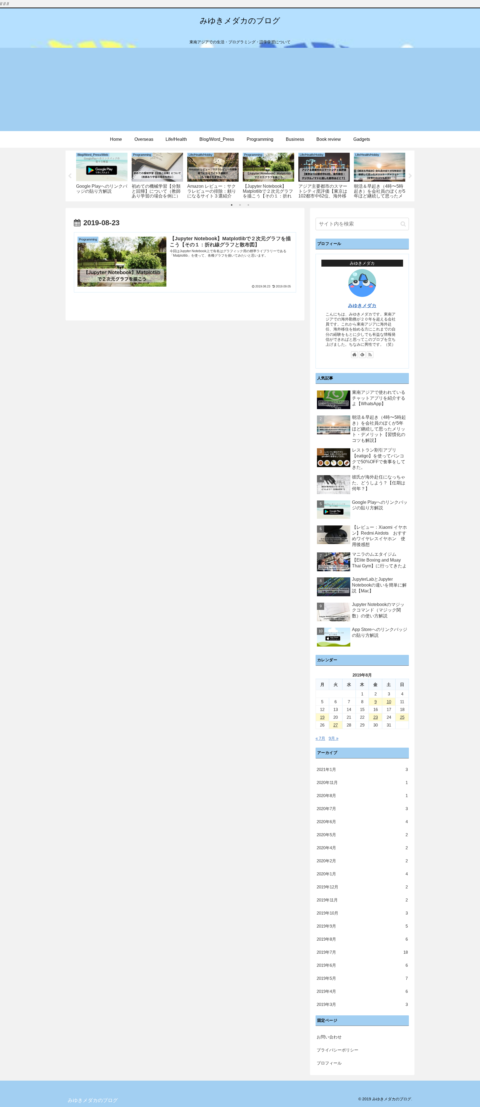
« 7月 (320, 738)
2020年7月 (362, 808)
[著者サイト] (354, 354)
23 (375, 717)
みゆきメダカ (362, 305)
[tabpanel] (102, 175)
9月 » (333, 738)
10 (389, 701)
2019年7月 (362, 952)
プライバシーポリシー (337, 1050)
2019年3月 (362, 1004)
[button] (403, 224)
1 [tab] (231, 205)
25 (402, 717)
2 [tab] (240, 205)
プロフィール (329, 1063)
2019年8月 (362, 939)
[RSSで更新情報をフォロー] (370, 354)
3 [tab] (248, 205)
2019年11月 (362, 900)
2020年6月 (362, 821)
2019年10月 (362, 913)
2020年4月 (362, 847)
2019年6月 (362, 965)
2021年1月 (362, 769)
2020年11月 (362, 782)
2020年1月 (362, 873)
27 (335, 725)
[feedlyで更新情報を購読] (362, 354)
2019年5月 (362, 978)
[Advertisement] (240, 89)
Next (410, 176)
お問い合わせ (329, 1037)
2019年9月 (362, 926)
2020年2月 (362, 860)
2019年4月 (362, 991)
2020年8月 (362, 795)
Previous (69, 176)
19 (322, 717)
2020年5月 (362, 834)
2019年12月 (362, 887)
